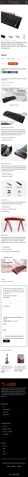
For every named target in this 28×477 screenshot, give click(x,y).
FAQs (4, 448)
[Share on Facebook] (4, 72)
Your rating (6, 297)
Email (4, 330)
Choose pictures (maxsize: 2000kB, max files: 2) (13, 318)
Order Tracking (6, 409)
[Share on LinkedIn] (14, 72)
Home (2, 40)
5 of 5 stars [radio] (6, 303)
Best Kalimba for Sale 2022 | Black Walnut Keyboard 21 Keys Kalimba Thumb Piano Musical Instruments (21, 368)
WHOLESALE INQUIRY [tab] (5, 85)
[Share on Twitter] (7, 72)
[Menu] (2, 2)
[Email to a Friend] (9, 72)
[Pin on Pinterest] (12, 72)
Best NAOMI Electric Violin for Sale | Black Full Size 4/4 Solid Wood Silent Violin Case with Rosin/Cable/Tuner (7, 368)
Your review (6, 306)
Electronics (8, 40)
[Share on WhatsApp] (2, 72)
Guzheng (14, 40)
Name (5, 324)
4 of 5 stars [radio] (15, 301)
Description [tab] (4, 79)
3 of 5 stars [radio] (6, 301)
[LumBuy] (14, 2)
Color (2, 58)
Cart (4, 406)
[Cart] (26, 2)
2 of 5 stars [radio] (12, 299)
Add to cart (13, 63)
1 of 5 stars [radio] (5, 299)
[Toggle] (2, 257)
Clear (26, 56)
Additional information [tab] (7, 82)
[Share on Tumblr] (17, 72)
